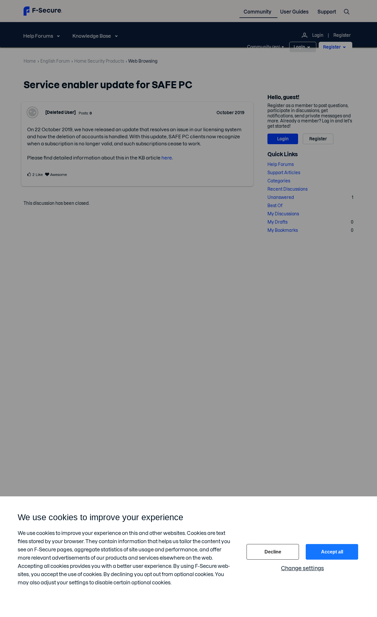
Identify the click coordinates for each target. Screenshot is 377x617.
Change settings (302, 568)
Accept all (332, 551)
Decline (272, 551)
